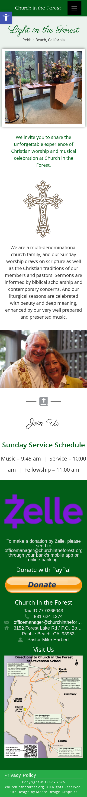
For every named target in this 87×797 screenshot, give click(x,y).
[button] (6, 18)
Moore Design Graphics (56, 792)
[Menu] (74, 8)
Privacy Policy (20, 775)
